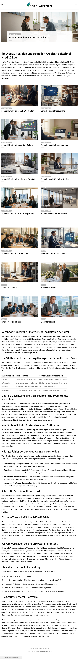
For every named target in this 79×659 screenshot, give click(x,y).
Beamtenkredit (48, 322)
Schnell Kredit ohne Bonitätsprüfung (17, 213)
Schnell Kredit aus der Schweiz (54, 213)
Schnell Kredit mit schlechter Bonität (18, 179)
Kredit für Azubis (9, 287)
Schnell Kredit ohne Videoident (55, 145)
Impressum (34, 648)
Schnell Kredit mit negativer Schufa (17, 145)
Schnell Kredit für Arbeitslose (14, 253)
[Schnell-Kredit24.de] (39, 4)
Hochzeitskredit (48, 287)
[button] (2, 4)
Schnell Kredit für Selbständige (55, 179)
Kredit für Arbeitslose (11, 322)
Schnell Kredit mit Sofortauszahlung (29, 37)
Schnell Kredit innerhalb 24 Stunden (17, 111)
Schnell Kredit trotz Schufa (53, 111)
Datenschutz (44, 648)
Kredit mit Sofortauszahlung (54, 253)
